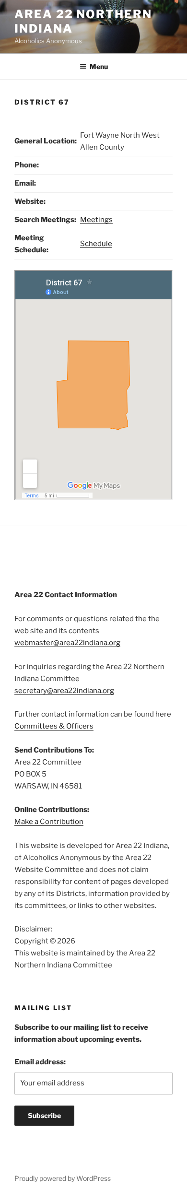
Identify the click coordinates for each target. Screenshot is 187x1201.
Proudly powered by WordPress (62, 1178)
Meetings (96, 219)
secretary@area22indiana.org (64, 690)
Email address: (40, 1062)
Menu (99, 66)
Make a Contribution (48, 821)
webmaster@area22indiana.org (67, 642)
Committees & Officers (54, 726)
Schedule (96, 243)
